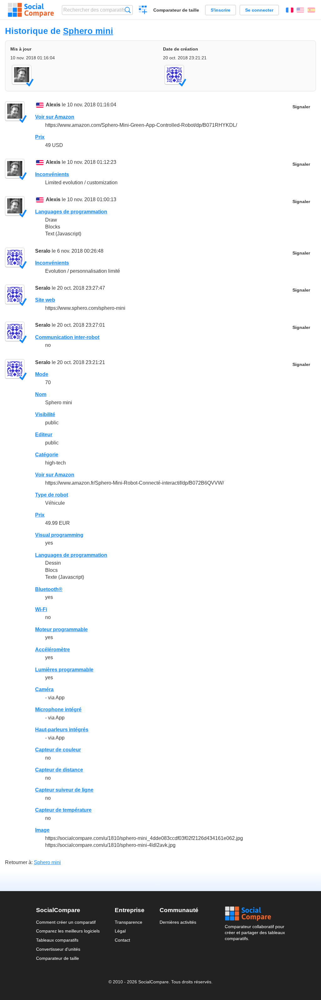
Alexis (53, 104)
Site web (45, 300)
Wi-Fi (41, 609)
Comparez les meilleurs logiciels (68, 930)
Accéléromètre (52, 649)
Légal (120, 930)
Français (289, 10)
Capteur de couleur (58, 749)
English (300, 10)
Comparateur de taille (176, 10)
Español (311, 10)
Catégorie (46, 454)
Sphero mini (88, 31)
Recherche (128, 10)
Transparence (128, 922)
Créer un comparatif (143, 10)
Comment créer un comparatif (66, 922)
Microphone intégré (58, 709)
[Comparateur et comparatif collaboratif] (31, 10)
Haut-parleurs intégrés (61, 729)
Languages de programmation (71, 211)
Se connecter (259, 10)
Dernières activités (178, 922)
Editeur (43, 434)
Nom (40, 394)
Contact (122, 940)
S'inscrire (220, 10)
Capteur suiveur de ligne (64, 790)
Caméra (44, 689)
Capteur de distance (59, 769)
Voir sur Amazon (54, 117)
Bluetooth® (48, 589)
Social (255, 913)
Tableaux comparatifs (57, 940)
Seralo (42, 251)
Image (42, 830)
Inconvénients (52, 174)
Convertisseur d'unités (58, 949)
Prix (40, 137)
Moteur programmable (61, 629)
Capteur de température (63, 810)
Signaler (301, 107)
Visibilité (45, 414)
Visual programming (59, 535)
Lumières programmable (64, 669)
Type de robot (51, 494)
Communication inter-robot (67, 337)
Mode (41, 374)
